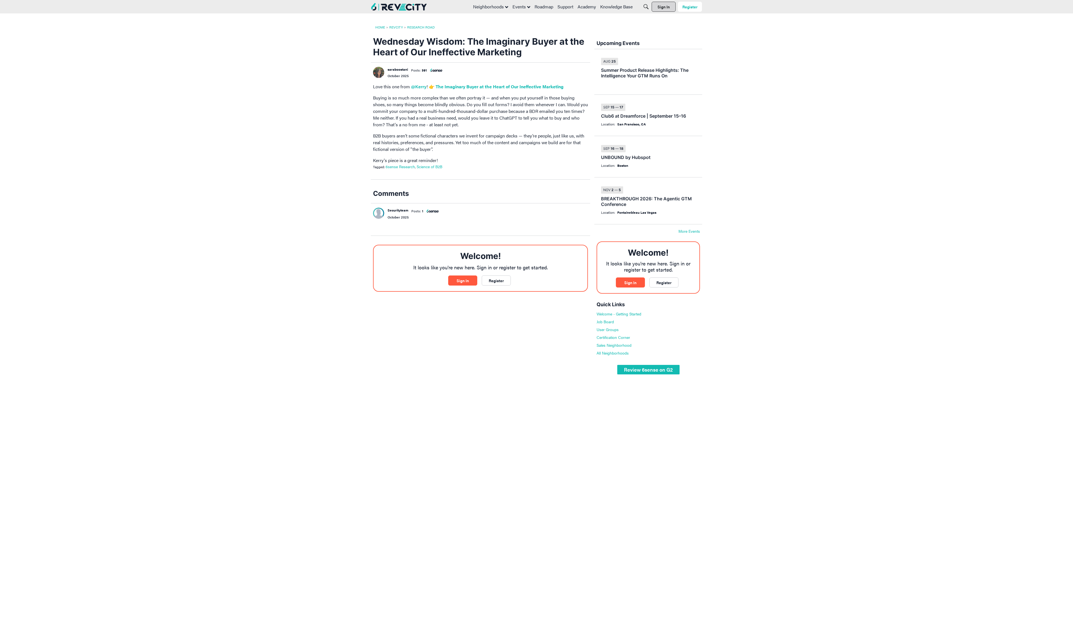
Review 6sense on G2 (648, 369)
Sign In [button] (463, 280)
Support (565, 6)
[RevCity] (399, 7)
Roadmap (544, 6)
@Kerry (418, 86)
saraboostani (398, 69)
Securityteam (398, 210)
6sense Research (400, 166)
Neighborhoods (489, 6)
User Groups (608, 329)
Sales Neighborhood (614, 345)
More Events (689, 231)
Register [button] (496, 280)
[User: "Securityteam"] (378, 213)
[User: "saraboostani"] (378, 72)
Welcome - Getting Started (619, 314)
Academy (587, 6)
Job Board (605, 321)
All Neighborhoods (613, 353)
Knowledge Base (616, 6)
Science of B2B (429, 166)
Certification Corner (613, 337)
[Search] (646, 7)
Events (519, 6)
